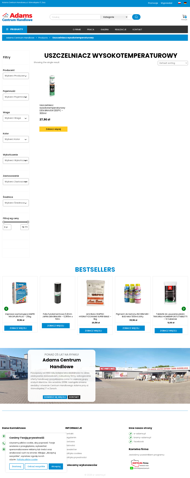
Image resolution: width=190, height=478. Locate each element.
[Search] (136, 17)
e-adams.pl (140, 433)
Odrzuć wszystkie (36, 466)
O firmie (77, 29)
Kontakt (137, 29)
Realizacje (120, 29)
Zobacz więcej (53, 129)
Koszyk (184, 18)
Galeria (105, 29)
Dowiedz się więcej (55, 397)
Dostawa (70, 441)
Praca (90, 29)
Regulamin (70, 437)
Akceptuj (55, 466)
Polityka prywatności (76, 457)
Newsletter (71, 449)
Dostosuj (16, 466)
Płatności (70, 445)
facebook (139, 441)
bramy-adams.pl (142, 437)
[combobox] (14, 76)
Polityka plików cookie (27, 459)
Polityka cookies (73, 453)
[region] (36, 452)
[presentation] (6, 309)
